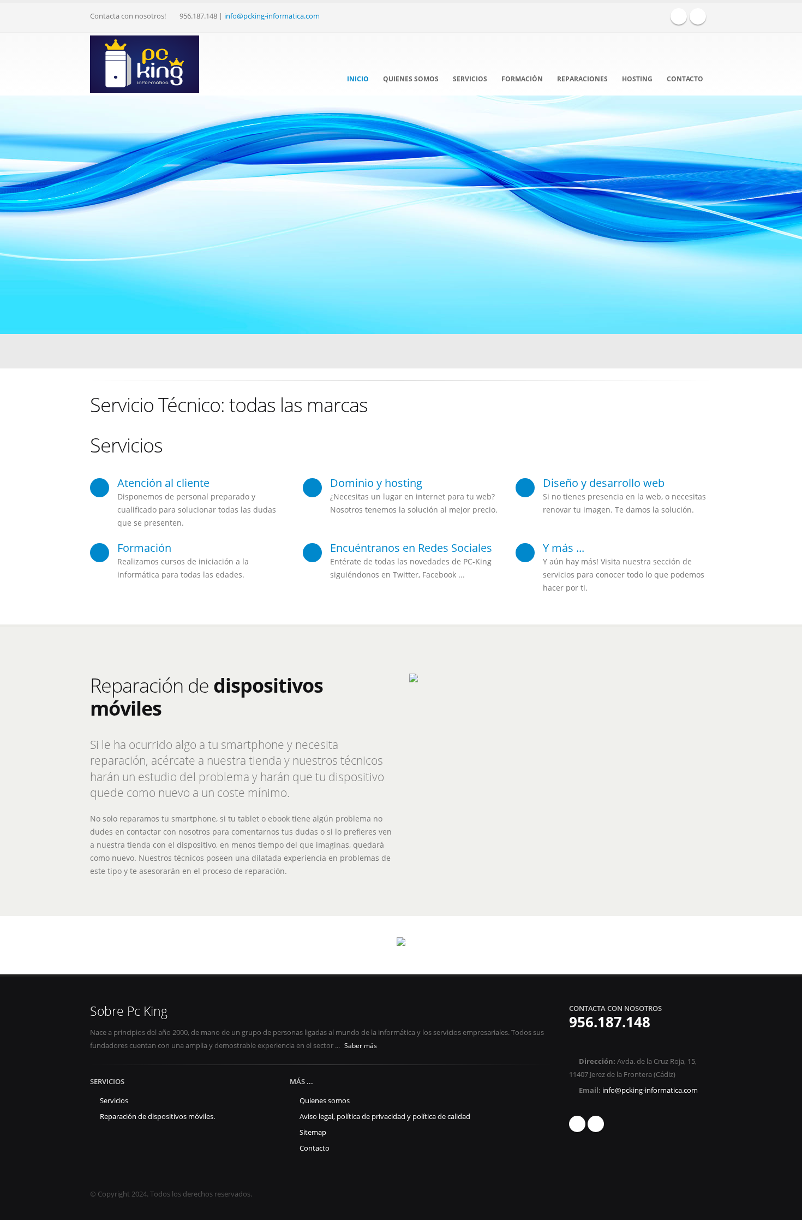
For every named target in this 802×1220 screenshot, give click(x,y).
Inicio (358, 79)
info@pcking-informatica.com (272, 16)
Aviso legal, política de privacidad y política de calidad (385, 1116)
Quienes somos (411, 79)
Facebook (679, 16)
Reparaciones (582, 79)
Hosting (637, 79)
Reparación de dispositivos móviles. (157, 1116)
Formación (522, 79)
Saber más (361, 1045)
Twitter (698, 16)
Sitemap (313, 1132)
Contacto (685, 79)
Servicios (470, 79)
